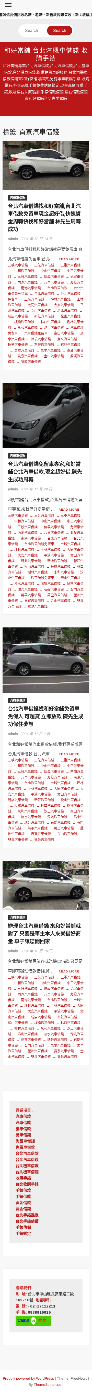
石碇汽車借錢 (44, 345)
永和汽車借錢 (28, 327)
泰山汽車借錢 (64, 333)
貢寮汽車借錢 (28, 356)
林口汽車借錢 (51, 322)
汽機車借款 (17, 198)
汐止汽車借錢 (54, 327)
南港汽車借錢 (31, 288)
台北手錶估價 (27, 1221)
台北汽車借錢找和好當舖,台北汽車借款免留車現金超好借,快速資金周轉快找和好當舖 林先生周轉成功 (44, 218)
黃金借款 (23, 1203)
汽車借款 (23, 1117)
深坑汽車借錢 (41, 339)
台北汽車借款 (57, 288)
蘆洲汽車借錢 (38, 1051)
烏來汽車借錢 (67, 339)
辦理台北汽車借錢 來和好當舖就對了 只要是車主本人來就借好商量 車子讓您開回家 (44, 933)
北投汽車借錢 (57, 777)
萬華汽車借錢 (24, 350)
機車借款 (23, 1129)
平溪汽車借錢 (54, 555)
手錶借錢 (23, 1197)
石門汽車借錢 (70, 345)
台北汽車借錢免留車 (39, 544)
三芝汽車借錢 (44, 265)
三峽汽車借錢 (18, 265)
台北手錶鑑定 (27, 1215)
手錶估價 (23, 1228)
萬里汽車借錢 (51, 350)
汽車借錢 (23, 1123)
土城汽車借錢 (34, 299)
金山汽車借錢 (54, 356)
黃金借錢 (23, 1209)
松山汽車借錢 (70, 316)
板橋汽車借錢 (24, 322)
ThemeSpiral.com (48, 1384)
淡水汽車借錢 (24, 583)
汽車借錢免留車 (36, 333)
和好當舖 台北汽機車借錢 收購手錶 (46, 54)
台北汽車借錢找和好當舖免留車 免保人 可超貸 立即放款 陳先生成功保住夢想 (45, 716)
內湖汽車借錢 (28, 282)
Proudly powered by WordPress (28, 1378)
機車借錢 (23, 1135)
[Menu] (8, 5)
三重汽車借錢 (70, 265)
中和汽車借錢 (24, 271)
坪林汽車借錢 (61, 299)
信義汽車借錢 (54, 276)
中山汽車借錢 (51, 271)
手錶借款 (23, 1191)
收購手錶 (23, 1178)
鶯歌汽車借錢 (31, 362)
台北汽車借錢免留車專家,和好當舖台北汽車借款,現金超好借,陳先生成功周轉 (45, 472)
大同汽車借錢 (38, 305)
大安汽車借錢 (64, 305)
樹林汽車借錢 (38, 572)
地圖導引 (43, 1300)
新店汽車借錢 (57, 561)
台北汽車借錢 (44, 293)
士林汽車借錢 (51, 549)
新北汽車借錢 (67, 310)
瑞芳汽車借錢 (28, 589)
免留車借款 (25, 1148)
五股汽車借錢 (28, 276)
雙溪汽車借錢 (41, 1056)
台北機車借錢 (27, 1172)
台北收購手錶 (27, 1184)
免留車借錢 (25, 1141)
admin (13, 239)
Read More (69, 259)
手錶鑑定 (23, 1234)
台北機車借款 (27, 1166)
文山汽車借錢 (41, 310)
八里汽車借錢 (54, 282)
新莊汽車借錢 (44, 316)
